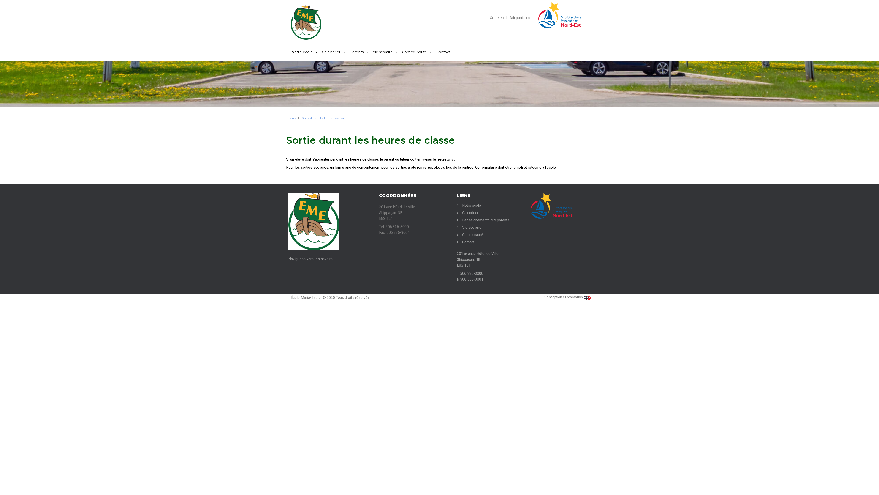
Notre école (302, 52)
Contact (443, 52)
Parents (357, 52)
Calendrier (331, 52)
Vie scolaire (383, 52)
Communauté (414, 52)
